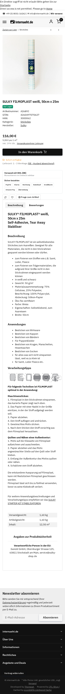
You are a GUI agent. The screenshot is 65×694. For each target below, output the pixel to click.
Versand (32, 683)
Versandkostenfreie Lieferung (30, 143)
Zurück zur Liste (10, 29)
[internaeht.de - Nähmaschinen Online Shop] (21, 21)
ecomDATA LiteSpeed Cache (38, 689)
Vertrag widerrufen (14, 673)
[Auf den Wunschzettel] (12, 197)
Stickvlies (26, 121)
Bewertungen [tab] (36, 205)
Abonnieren (50, 617)
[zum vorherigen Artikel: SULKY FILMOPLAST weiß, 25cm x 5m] (51, 30)
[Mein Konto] (51, 22)
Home (49, 8)
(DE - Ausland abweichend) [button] (41, 163)
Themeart (29, 686)
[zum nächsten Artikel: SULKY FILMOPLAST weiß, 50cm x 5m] (58, 30)
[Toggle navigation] (4, 22)
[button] (58, 22)
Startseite (5, 5)
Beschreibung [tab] (15, 205)
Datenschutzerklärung (14, 602)
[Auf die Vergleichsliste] (5, 197)
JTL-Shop (54, 686)
